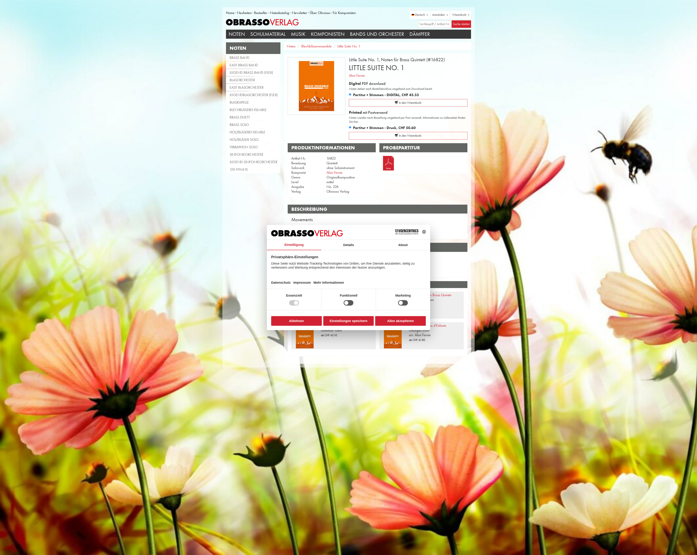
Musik (298, 34)
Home (230, 13)
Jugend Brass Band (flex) (251, 72)
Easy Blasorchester (247, 87)
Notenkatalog (279, 13)
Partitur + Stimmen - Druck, (384, 128)
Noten (237, 34)
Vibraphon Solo (244, 147)
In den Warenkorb (409, 103)
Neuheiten (244, 13)
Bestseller (260, 13)
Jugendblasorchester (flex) (254, 95)
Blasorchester (242, 80)
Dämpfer (419, 34)
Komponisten (328, 34)
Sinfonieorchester (246, 154)
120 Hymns (239, 169)
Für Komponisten (344, 13)
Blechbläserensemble (248, 110)
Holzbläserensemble (247, 132)
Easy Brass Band (244, 65)
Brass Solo (239, 124)
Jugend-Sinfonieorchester (253, 162)
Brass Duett (240, 117)
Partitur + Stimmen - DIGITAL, (386, 95)
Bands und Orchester (377, 34)
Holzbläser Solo (244, 139)
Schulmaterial (268, 34)
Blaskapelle (239, 102)
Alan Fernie (357, 75)
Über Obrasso (320, 13)
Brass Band (239, 57)
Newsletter (299, 13)
